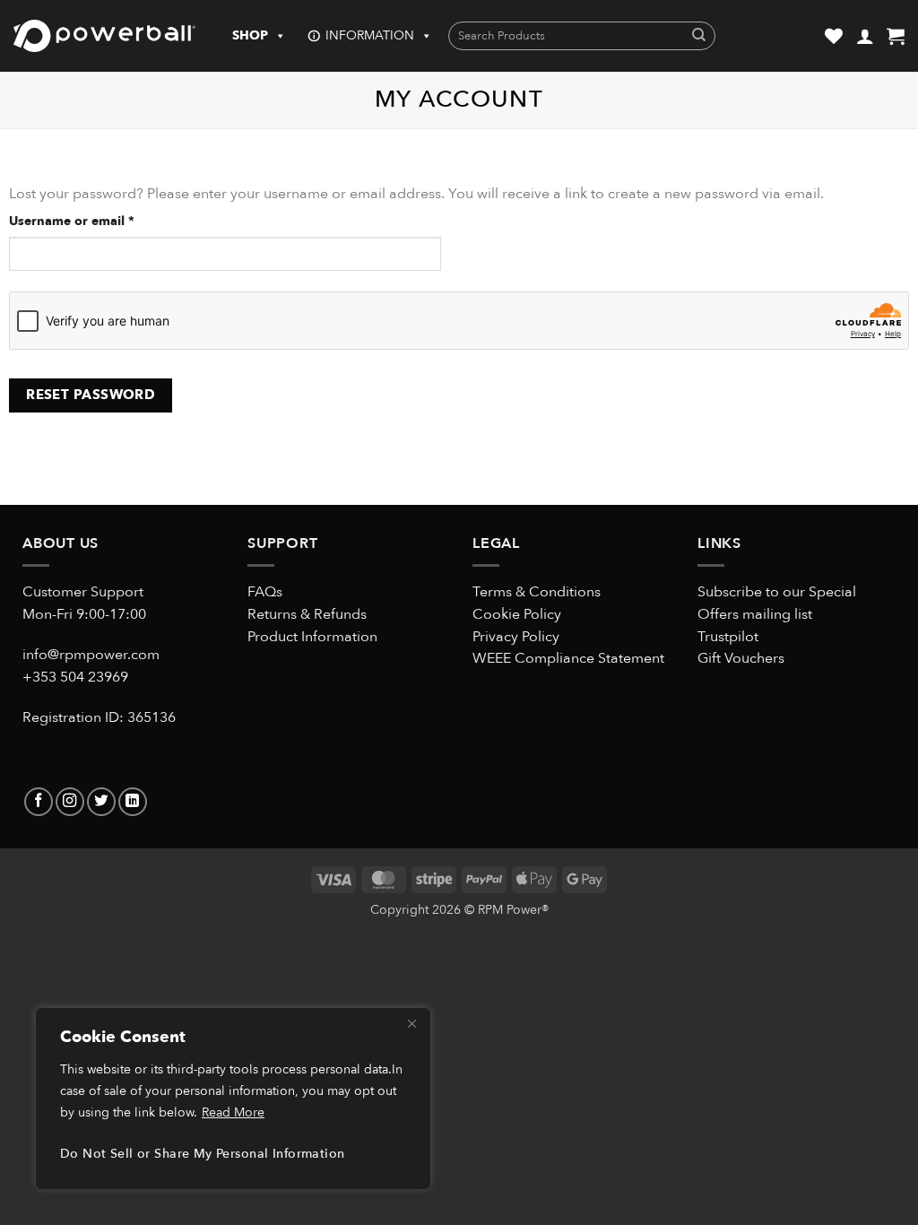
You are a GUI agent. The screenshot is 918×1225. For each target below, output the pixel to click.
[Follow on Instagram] (70, 801)
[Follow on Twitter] (101, 801)
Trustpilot (727, 637)
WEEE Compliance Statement (568, 658)
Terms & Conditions (536, 592)
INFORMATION (369, 35)
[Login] (865, 36)
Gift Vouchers (740, 658)
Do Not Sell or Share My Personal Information (202, 1153)
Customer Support (82, 592)
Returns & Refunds (307, 614)
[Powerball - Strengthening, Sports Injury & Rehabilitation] (104, 35)
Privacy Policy (515, 637)
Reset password (90, 395)
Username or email (99, 221)
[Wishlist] (834, 36)
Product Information (312, 637)
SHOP (250, 35)
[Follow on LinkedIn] (132, 801)
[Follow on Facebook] (38, 801)
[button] (896, 36)
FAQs (264, 592)
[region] (233, 1098)
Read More (233, 1112)
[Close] (411, 1023)
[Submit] (699, 36)
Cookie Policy (516, 614)
